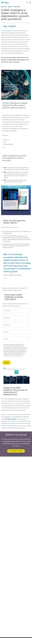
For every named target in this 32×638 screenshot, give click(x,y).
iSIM (18, 423)
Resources (3, 6)
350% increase (11, 419)
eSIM (12, 423)
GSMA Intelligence (6, 30)
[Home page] (5, 2)
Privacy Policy (7, 354)
